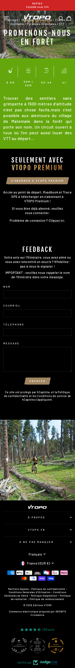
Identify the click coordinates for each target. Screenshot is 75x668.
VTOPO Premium (36, 201)
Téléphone (13, 324)
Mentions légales (18, 588)
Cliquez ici (56, 220)
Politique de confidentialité (48, 588)
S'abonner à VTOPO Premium (37, 180)
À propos (36, 517)
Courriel (12, 305)
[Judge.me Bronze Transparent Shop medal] (56, 645)
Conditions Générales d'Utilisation (30, 592)
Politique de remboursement (47, 599)
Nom (7, 286)
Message (11, 343)
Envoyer (37, 381)
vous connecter (37, 213)
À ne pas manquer (36, 541)
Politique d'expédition (44, 595)
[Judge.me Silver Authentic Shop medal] (19, 645)
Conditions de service (52, 396)
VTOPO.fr (36, 529)
